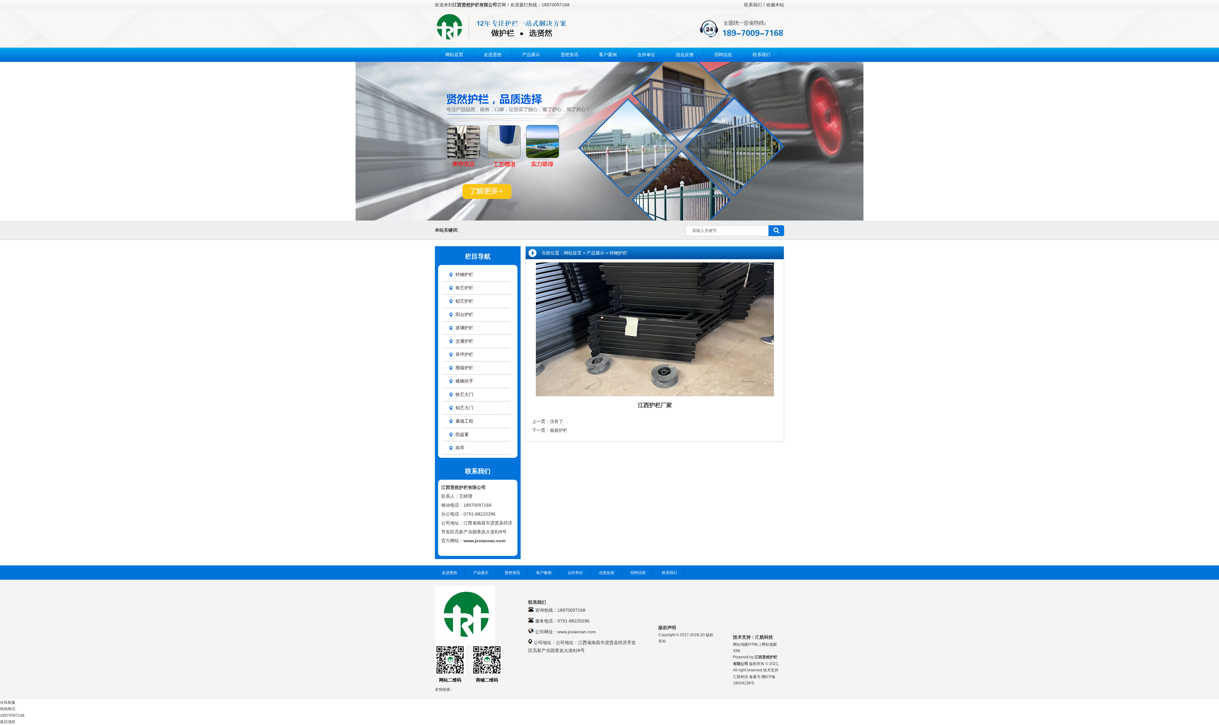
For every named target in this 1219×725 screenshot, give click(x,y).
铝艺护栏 (464, 301)
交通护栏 (464, 341)
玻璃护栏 (464, 327)
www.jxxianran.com (484, 540)
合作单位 (575, 572)
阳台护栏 (464, 314)
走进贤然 (449, 572)
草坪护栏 (464, 354)
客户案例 (543, 572)
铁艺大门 (464, 394)
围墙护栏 (464, 367)
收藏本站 (775, 4)
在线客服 (7, 702)
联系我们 (753, 4)
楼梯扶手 (464, 381)
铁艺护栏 (464, 287)
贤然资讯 (512, 572)
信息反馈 (606, 572)
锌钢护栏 (618, 252)
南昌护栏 (559, 430)
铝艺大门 (464, 407)
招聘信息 (638, 572)
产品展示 (595, 252)
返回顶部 (7, 722)
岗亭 (460, 447)
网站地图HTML (746, 644)
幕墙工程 (464, 421)
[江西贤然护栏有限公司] (609, 40)
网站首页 (573, 252)
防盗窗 (462, 434)
